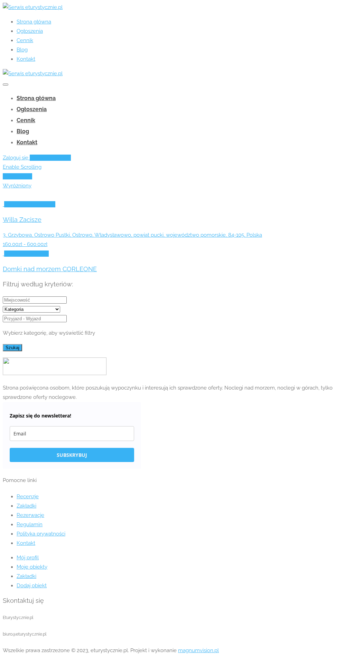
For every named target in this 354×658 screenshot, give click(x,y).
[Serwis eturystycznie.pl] (33, 7)
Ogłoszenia (30, 31)
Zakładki (26, 506)
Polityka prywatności (41, 534)
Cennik (25, 40)
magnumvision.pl (198, 650)
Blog (22, 50)
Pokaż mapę (17, 176)
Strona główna (34, 22)
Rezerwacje (30, 515)
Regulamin (30, 524)
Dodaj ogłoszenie (50, 158)
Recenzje (28, 496)
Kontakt (26, 59)
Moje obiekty (32, 567)
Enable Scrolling (22, 167)
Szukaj (12, 347)
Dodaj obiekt (32, 585)
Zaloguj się (16, 158)
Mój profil (28, 557)
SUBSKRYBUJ (72, 455)
